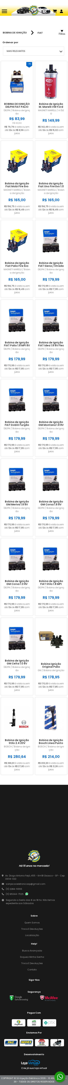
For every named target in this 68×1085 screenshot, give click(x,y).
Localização (32, 935)
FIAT (40, 33)
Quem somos (32, 922)
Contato (32, 969)
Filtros (62, 34)
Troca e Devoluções (32, 928)
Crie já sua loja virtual (34, 1068)
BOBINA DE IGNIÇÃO (15, 32)
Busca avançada (32, 950)
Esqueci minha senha (32, 956)
